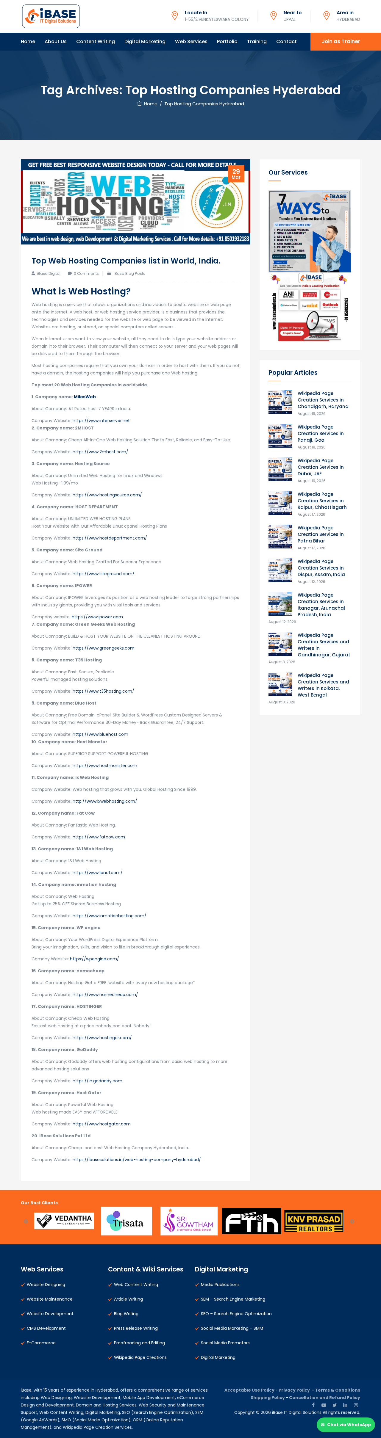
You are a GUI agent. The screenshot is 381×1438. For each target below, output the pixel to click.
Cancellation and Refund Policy (324, 1398)
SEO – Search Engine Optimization (236, 1314)
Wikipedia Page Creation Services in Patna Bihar (321, 534)
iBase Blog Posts (129, 273)
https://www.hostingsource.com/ (107, 495)
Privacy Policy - (297, 1390)
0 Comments (86, 273)
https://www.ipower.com (97, 617)
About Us (56, 41)
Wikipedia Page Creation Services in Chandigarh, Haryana (323, 400)
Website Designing (46, 1285)
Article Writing (128, 1299)
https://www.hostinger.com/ (101, 1038)
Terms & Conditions (337, 1390)
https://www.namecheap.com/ (105, 995)
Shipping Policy (268, 1398)
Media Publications (220, 1285)
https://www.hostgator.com (102, 1124)
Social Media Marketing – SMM (232, 1328)
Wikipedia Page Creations (140, 1357)
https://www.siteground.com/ (104, 574)
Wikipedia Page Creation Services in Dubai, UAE (321, 467)
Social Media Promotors (225, 1343)
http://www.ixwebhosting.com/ (105, 801)
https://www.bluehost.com (100, 734)
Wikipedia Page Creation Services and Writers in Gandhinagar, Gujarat (324, 645)
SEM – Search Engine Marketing (233, 1299)
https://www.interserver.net (101, 421)
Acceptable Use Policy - (251, 1390)
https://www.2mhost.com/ (100, 452)
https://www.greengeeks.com (104, 648)
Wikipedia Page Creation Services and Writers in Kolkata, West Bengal (323, 685)
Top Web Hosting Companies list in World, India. (126, 260)
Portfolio (227, 41)
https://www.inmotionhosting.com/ (109, 916)
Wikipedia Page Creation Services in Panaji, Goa (321, 433)
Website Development (50, 1314)
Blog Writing (126, 1314)
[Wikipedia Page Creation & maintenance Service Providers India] (51, 16)
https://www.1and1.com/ (97, 873)
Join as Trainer (341, 41)
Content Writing (95, 41)
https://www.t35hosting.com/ (103, 691)
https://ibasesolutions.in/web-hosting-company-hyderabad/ (137, 1160)
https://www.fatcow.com (99, 837)
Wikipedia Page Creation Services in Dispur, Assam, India (321, 568)
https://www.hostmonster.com (105, 766)
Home (28, 41)
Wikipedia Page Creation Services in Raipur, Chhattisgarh (322, 500)
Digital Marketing (144, 41)
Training (257, 41)
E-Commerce (41, 1343)
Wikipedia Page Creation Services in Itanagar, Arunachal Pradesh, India (321, 605)
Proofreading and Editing (139, 1343)
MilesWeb (85, 397)
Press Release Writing (136, 1328)
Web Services (191, 41)
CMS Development (46, 1328)
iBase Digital (48, 273)
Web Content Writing (136, 1285)
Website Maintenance (50, 1299)
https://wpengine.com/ (94, 959)
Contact (286, 41)
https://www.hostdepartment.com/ (109, 538)
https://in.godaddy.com (97, 1081)
